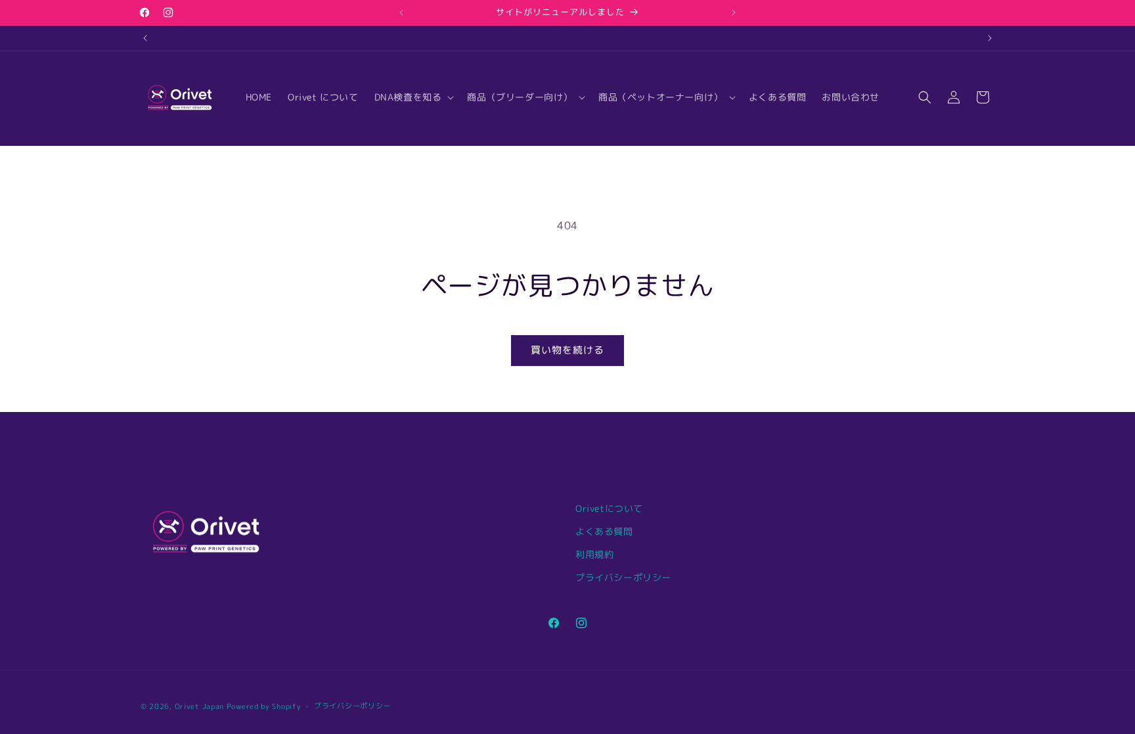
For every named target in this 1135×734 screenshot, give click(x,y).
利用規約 (594, 554)
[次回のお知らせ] (733, 12)
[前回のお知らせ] (401, 12)
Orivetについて (609, 508)
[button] (413, 97)
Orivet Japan (199, 706)
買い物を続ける (567, 350)
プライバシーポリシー (623, 577)
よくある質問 (604, 531)
